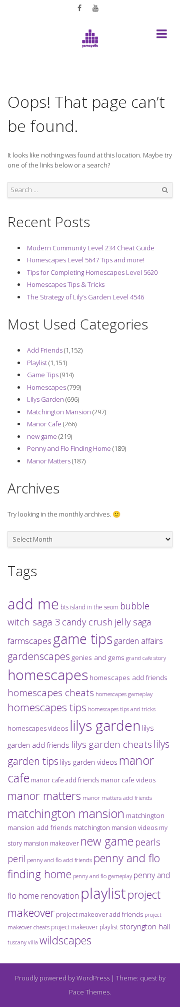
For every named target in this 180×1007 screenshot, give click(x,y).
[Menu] (161, 35)
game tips (82, 638)
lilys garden (105, 725)
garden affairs (138, 640)
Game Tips (42, 374)
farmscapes (30, 640)
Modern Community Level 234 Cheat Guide (90, 247)
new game (42, 436)
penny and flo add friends (59, 860)
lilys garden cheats (111, 744)
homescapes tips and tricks (122, 709)
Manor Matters (48, 460)
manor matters (44, 795)
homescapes (48, 674)
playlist (103, 893)
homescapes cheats (51, 692)
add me (33, 604)
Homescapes (46, 387)
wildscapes (66, 940)
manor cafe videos (128, 779)
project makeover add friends (99, 914)
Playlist (37, 362)
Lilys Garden (45, 399)
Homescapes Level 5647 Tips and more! (85, 259)
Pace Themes (89, 991)
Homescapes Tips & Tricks (65, 284)
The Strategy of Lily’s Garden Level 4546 (85, 296)
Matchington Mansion (59, 411)
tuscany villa (23, 942)
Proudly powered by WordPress (62, 977)
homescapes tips (47, 707)
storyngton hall (145, 926)
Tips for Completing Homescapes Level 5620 (92, 272)
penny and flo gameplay (102, 876)
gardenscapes (39, 656)
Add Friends (44, 350)
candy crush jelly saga (106, 622)
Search (165, 190)
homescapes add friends (129, 677)
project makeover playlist (84, 927)
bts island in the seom (89, 607)
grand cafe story (146, 657)
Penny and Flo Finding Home (69, 448)
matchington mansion (66, 813)
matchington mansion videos (116, 827)
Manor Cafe (44, 423)
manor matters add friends (117, 797)
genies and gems (98, 657)
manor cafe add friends (65, 779)
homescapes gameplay (124, 694)
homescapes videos (38, 728)
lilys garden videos (89, 762)
